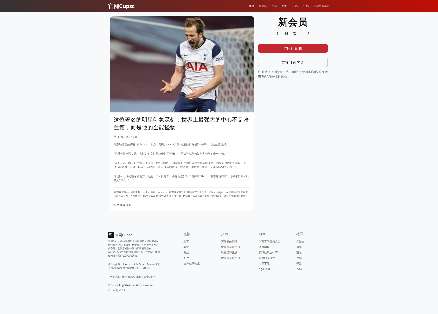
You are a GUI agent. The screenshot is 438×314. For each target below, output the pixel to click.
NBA (305, 6)
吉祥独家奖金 (322, 6)
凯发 (299, 252)
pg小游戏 (264, 269)
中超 (274, 6)
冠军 (299, 247)
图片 (186, 258)
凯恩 (116, 205)
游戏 (186, 252)
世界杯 (263, 6)
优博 (299, 258)
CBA (295, 6)
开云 (299, 263)
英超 (116, 137)
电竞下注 (264, 263)
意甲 (284, 6)
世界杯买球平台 (230, 247)
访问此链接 (293, 48)
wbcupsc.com (115, 251)
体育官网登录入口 (270, 241)
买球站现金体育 (268, 252)
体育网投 (264, 247)
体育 (251, 6)
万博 (299, 269)
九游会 (300, 241)
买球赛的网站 (229, 241)
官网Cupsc (121, 6)
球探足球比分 (229, 252)
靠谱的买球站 (267, 258)
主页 (186, 241)
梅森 (122, 205)
